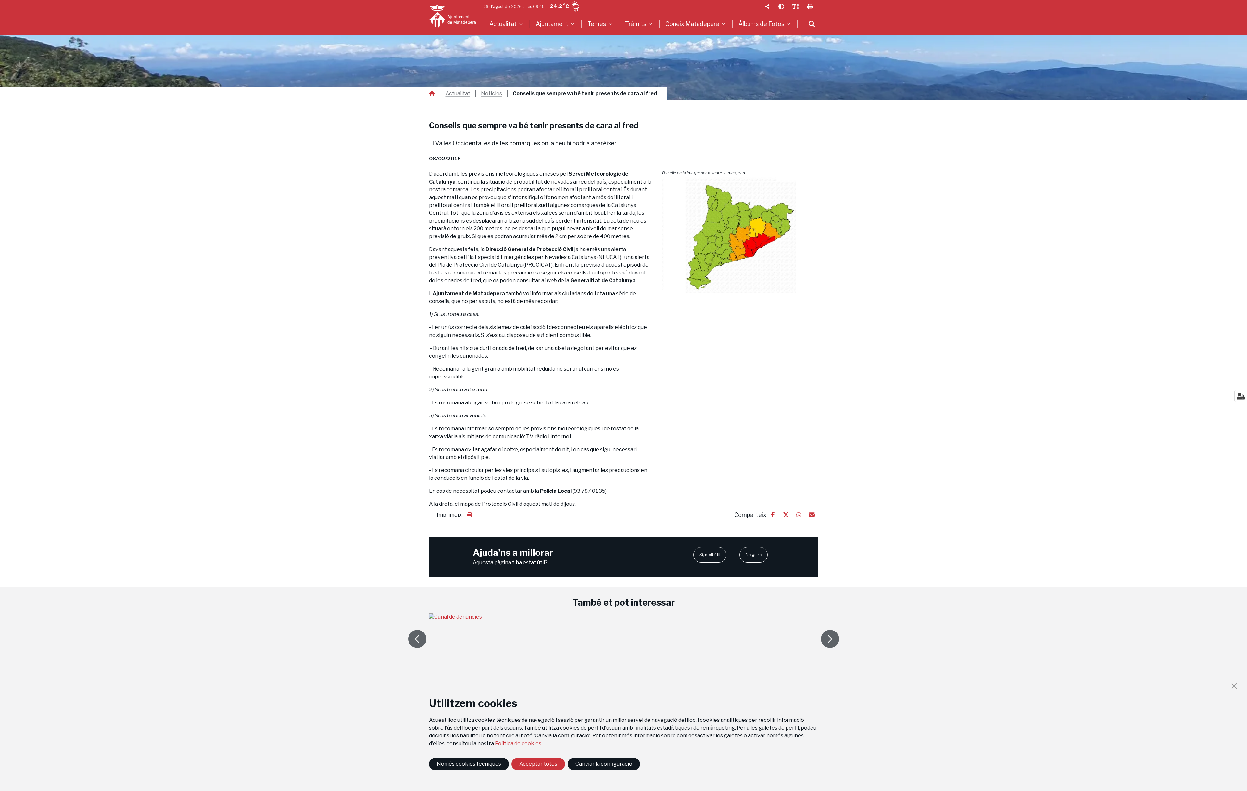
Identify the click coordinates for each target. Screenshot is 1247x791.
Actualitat (458, 93)
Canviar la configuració (603, 764)
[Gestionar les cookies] (1240, 396)
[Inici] (452, 16)
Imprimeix (449, 515)
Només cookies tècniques (469, 764)
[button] (740, 235)
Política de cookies (518, 743)
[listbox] (507, 24)
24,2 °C (559, 6)
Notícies (491, 93)
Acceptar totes (538, 764)
